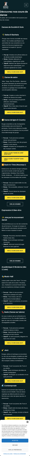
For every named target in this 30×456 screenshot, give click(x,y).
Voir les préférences (15, 450)
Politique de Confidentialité (19, 453)
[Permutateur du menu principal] (26, 5)
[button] (27, 422)
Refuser (15, 445)
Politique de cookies (8, 453)
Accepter (15, 440)
